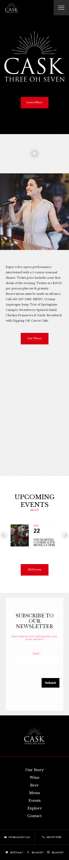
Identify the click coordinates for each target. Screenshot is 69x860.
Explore (34, 808)
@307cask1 (16, 852)
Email (37, 653)
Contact (34, 816)
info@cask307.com (19, 837)
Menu (34, 793)
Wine (34, 778)
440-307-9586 (53, 837)
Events (35, 801)
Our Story (34, 770)
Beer (34, 785)
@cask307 (37, 852)
